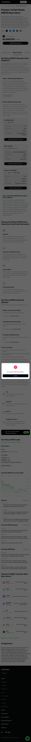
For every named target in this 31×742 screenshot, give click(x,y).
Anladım (15, 375)
